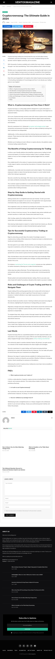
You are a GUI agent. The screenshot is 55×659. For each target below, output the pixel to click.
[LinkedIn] (3, 67)
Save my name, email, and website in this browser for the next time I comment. (23, 510)
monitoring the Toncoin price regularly (25, 264)
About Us (39, 650)
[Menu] (4, 2)
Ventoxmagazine (32, 654)
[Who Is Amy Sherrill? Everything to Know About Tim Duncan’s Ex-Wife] (6, 592)
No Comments (36, 22)
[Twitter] (3, 63)
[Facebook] (3, 60)
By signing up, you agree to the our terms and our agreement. (28, 632)
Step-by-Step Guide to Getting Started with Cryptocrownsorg (25, 92)
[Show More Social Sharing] (35, 26)
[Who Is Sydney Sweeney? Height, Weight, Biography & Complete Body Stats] (6, 569)
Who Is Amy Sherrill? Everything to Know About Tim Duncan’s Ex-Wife (28, 590)
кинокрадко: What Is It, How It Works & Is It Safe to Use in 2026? (27, 574)
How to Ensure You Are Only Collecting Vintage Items (13, 447)
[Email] (3, 74)
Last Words (12, 97)
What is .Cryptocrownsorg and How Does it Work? (22, 89)
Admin (8, 22)
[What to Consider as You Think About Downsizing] (41, 438)
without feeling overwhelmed (41, 338)
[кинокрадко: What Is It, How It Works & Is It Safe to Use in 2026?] (6, 576)
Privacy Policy (36, 632)
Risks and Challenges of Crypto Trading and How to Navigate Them (27, 96)
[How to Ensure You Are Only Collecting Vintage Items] (14, 438)
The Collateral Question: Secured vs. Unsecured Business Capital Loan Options (13, 469)
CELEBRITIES (22, 650)
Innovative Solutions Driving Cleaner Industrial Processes (25, 582)
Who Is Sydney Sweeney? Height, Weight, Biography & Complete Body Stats (29, 567)
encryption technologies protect (37, 126)
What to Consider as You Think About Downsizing (39, 447)
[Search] (51, 2)
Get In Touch (31, 650)
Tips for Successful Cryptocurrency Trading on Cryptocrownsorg (26, 94)
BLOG (4, 650)
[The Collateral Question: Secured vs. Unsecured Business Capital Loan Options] (14, 459)
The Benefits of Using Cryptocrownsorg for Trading (23, 90)
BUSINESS (10, 650)
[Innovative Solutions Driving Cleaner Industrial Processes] (6, 584)
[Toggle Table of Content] (42, 87)
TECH (16, 650)
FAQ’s (11, 99)
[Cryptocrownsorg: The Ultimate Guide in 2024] (27, 41)
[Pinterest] (3, 71)
